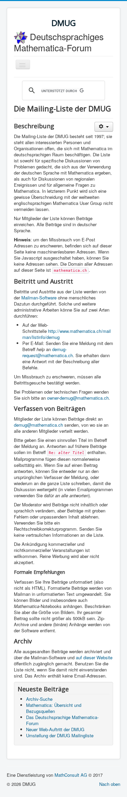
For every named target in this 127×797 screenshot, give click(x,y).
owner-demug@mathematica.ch (78, 398)
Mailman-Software (39, 297)
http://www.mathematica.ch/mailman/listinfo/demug (66, 334)
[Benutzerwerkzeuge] (103, 127)
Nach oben (109, 784)
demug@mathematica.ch (38, 425)
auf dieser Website (94, 657)
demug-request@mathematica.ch (47, 352)
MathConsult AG (71, 775)
